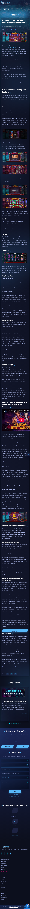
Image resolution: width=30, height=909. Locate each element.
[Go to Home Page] (5, 2)
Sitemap (2, 899)
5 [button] (16, 723)
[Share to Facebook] (7, 29)
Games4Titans (4, 871)
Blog (2, 883)
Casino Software (4, 865)
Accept (13, 907)
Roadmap (3, 887)
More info (25, 906)
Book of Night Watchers (12, 47)
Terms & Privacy (4, 897)
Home (2, 9)
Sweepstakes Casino (5, 859)
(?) (19, 794)
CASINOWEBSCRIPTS (9, 26)
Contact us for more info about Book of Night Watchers (14, 630)
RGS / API (3, 867)
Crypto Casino (3, 861)
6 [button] (18, 723)
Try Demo (3, 877)
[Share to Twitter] (11, 29)
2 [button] (11, 723)
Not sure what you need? (15, 741)
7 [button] (20, 723)
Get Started (3, 881)
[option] (14, 704)
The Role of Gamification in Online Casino (15, 701)
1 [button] (9, 723)
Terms (20, 797)
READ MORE (24, 713)
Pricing (2, 879)
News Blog (7, 9)
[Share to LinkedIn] (15, 29)
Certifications (3, 895)
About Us (2, 893)
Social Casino (3, 863)
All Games (3, 869)
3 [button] (13, 723)
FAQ (1, 885)
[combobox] (15, 777)
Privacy (18, 797)
